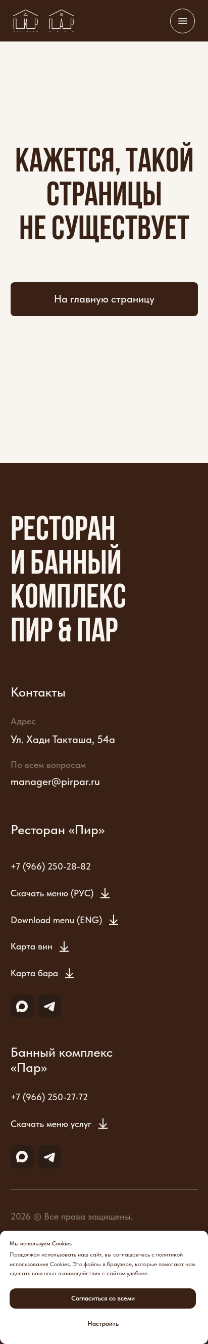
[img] (25, 21)
